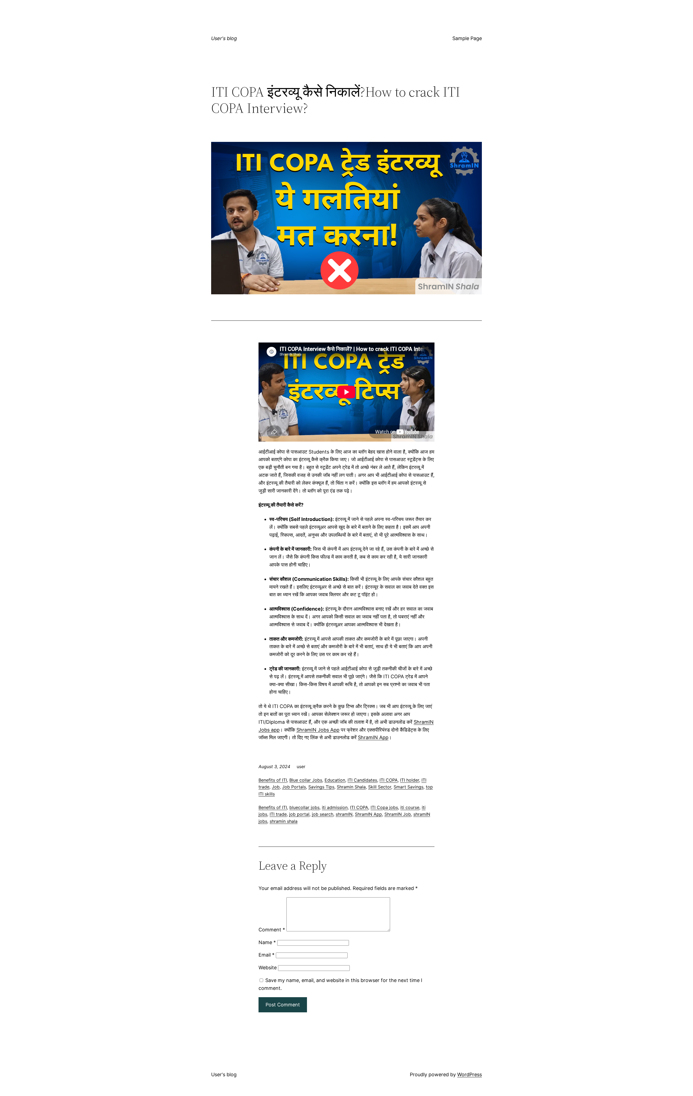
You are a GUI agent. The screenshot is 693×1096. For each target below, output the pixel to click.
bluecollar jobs (304, 807)
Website (268, 967)
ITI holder (409, 780)
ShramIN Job (397, 814)
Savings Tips (321, 787)
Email (266, 955)
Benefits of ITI (273, 780)
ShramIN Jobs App (317, 730)
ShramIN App (373, 737)
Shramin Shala (351, 787)
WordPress (469, 1074)
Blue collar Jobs (305, 780)
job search (322, 814)
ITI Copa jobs (384, 807)
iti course (409, 807)
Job (276, 787)
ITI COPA (389, 780)
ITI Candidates (362, 780)
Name (267, 942)
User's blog (224, 38)
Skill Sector (379, 787)
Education (335, 780)
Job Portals (294, 787)
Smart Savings (408, 787)
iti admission (335, 807)
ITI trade (278, 814)
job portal (299, 814)
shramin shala (284, 821)
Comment (272, 929)
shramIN (344, 814)
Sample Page (467, 38)
